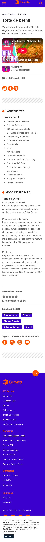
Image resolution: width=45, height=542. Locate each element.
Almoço (26, 315)
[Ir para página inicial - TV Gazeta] (22, 382)
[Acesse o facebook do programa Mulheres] (4, 342)
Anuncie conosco (10, 475)
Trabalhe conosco (11, 415)
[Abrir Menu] (4, 3)
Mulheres (16, 67)
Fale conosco (9, 410)
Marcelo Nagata (11, 321)
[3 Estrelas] (10, 296)
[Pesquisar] (40, 3)
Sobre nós (7, 396)
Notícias (6, 498)
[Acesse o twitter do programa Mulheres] (12, 342)
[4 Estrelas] (13, 296)
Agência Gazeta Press (13, 464)
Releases (7, 502)
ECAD (6, 405)
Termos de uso (9, 420)
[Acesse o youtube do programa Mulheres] (27, 342)
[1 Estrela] (3, 296)
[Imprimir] (4, 88)
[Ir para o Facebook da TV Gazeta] (10, 88)
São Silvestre (9, 455)
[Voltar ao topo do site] (35, 373)
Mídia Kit (7, 480)
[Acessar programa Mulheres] (6, 69)
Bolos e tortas (10, 315)
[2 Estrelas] (6, 296)
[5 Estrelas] (16, 296)
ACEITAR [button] (8, 536)
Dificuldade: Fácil (12, 327)
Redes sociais (9, 401)
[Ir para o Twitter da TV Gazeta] (16, 88)
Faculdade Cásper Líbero (14, 440)
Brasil (29, 327)
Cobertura (7, 485)
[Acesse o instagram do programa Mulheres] (19, 342)
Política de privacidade (13, 424)
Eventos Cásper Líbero (13, 459)
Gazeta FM (8, 445)
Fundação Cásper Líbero (14, 436)
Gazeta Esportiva (10, 450)
